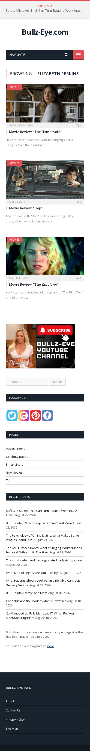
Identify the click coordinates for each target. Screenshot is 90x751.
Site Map (12, 728)
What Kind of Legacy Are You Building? (32, 573)
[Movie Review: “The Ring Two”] (45, 257)
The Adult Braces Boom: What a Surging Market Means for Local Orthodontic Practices (44, 550)
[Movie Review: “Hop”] (45, 181)
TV (7, 480)
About (10, 701)
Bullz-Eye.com (45, 32)
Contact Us (13, 710)
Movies (14, 87)
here (50, 646)
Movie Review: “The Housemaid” (35, 132)
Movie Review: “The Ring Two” (33, 284)
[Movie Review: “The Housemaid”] (45, 104)
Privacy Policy (15, 719)
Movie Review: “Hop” (25, 208)
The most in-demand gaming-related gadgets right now (44, 560)
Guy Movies (14, 472)
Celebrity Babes (17, 457)
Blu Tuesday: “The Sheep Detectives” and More (44, 11)
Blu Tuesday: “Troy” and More (27, 593)
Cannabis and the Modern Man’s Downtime (36, 601)
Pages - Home (15, 449)
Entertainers (14, 464)
